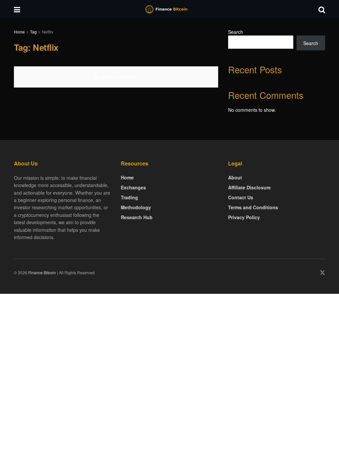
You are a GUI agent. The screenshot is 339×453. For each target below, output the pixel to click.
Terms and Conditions (253, 207)
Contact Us (240, 197)
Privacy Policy (244, 217)
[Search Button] (321, 9)
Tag (33, 31)
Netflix (47, 31)
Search (235, 32)
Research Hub (137, 217)
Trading (129, 197)
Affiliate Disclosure (249, 187)
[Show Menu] (17, 9)
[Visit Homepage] (169, 9)
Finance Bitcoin (42, 272)
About (235, 177)
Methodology (136, 207)
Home (19, 31)
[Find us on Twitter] (322, 273)
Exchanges (133, 187)
